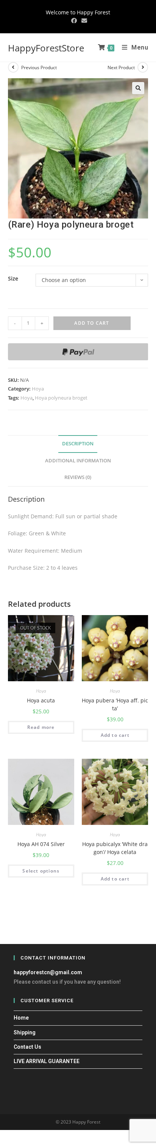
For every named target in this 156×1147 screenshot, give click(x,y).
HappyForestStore (46, 48)
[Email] (83, 20)
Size (13, 278)
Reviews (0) (77, 477)
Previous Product (39, 67)
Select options (40, 871)
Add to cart (91, 323)
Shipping (25, 1032)
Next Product (121, 67)
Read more (41, 727)
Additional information (78, 460)
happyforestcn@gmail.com (48, 972)
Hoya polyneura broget (61, 397)
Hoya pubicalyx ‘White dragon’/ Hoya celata (115, 848)
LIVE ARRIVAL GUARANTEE (47, 1061)
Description (78, 443)
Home (21, 1018)
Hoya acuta (41, 700)
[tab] (78, 444)
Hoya (38, 388)
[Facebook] (74, 20)
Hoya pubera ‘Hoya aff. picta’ (115, 704)
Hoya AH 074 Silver (41, 844)
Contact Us (27, 1047)
